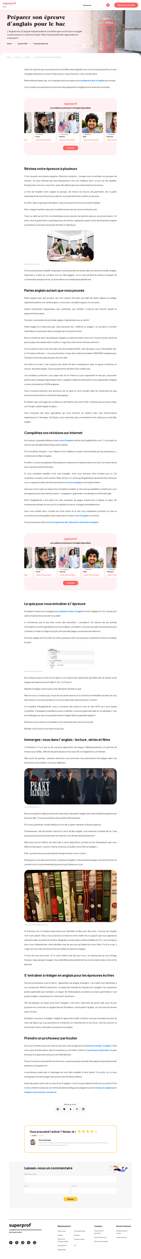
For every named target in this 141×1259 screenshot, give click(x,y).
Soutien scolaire (79, 1239)
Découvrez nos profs (126, 5)
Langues (18, 57)
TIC (75, 1245)
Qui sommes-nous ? (100, 1237)
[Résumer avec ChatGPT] (57, 1109)
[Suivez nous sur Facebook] (10, 1242)
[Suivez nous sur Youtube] (34, 1242)
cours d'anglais (74, 482)
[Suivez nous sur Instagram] (22, 1242)
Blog (8, 57)
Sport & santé (62, 1245)
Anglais (27, 57)
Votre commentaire (30, 1174)
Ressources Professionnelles (63, 1240)
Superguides (62, 1249)
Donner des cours (121, 1237)
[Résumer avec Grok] (77, 1109)
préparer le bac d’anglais (93, 80)
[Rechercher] (108, 5)
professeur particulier (98, 1050)
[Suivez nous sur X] (16, 1242)
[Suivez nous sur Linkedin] (28, 1242)
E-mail (74, 1186)
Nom (26, 1186)
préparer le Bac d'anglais (71, 611)
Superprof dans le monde (121, 1232)
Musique (76, 1235)
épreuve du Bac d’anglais (99, 1045)
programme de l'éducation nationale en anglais (75, 522)
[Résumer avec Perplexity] (83, 1109)
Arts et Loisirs (62, 1231)
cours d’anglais (65, 440)
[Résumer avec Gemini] (70, 1109)
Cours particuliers (79, 1231)
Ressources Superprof (101, 1241)
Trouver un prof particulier (99, 1232)
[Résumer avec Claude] (64, 1109)
